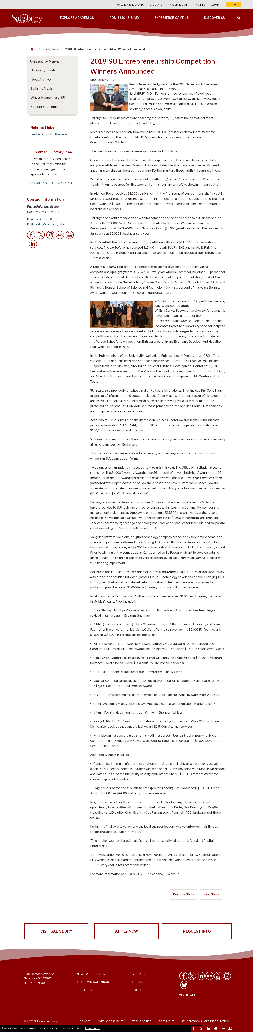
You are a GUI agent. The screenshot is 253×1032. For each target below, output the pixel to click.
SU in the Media (42, 88)
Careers (136, 982)
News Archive (41, 79)
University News (49, 49)
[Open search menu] (236, 15)
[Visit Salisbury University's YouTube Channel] (218, 976)
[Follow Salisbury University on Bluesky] (184, 985)
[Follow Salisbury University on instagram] (227, 976)
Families (200, 5)
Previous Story (183, 894)
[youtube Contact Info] (70, 235)
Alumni (215, 5)
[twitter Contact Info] (41, 235)
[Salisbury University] (27, 18)
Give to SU (137, 973)
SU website (171, 874)
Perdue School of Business (49, 134)
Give (234, 4)
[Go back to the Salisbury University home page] (31, 49)
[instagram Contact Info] (50, 235)
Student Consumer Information (205, 1021)
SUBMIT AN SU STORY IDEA (50, 183)
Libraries (84, 990)
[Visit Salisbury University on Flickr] (209, 976)
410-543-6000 (34, 983)
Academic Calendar (93, 982)
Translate (187, 995)
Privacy (85, 1021)
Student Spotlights (44, 106)
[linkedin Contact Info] (33, 244)
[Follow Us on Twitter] (192, 976)
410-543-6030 (41, 219)
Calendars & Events (130, 5)
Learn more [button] (92, 1028)
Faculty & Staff (179, 5)
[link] (194, 1029)
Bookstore (138, 990)
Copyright (166, 1021)
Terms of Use (141, 1021)
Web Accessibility (111, 1021)
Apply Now (126, 931)
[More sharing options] (224, 1029)
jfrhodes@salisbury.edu (47, 224)
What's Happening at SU (48, 97)
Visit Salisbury (56, 931)
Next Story (211, 894)
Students (156, 5)
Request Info (197, 931)
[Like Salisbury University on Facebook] (183, 976)
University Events (43, 70)
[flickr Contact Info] (60, 235)
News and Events (91, 973)
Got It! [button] (228, 1028)
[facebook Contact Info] (31, 235)
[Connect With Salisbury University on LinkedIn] (201, 976)
